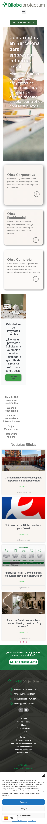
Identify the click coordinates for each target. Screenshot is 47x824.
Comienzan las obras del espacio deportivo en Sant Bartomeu (23, 479)
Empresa (23, 719)
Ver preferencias (23, 815)
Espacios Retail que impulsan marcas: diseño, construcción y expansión (23, 623)
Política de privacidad (23, 768)
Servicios (23, 737)
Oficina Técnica (23, 722)
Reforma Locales (23, 753)
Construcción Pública (23, 746)
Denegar (23, 809)
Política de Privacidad (19, 821)
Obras (23, 725)
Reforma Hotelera (23, 740)
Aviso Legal (32, 821)
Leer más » (24, 487)
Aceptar (23, 802)
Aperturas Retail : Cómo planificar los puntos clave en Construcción (24, 574)
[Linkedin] (26, 709)
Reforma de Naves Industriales (23, 743)
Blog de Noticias (23, 728)
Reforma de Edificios (23, 750)
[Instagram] (20, 709)
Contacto (23, 731)
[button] (43, 775)
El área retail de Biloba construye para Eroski (23, 527)
